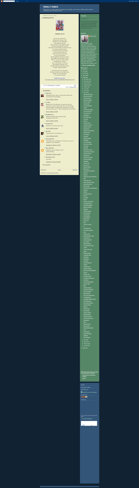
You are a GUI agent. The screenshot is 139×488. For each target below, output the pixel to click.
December (86, 79)
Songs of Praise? (88, 224)
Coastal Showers (87, 287)
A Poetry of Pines (88, 316)
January (86, 345)
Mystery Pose (87, 234)
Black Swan (86, 218)
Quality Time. (87, 163)
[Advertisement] (88, 434)
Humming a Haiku (88, 144)
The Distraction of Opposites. (90, 188)
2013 (84, 69)
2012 (84, 71)
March (85, 341)
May (85, 92)
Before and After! (87, 207)
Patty (47, 93)
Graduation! (86, 115)
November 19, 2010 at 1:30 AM (53, 154)
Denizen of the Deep (88, 201)
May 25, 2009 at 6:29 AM (52, 120)
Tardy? (85, 251)
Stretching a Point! (88, 149)
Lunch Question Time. (89, 245)
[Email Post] (75, 85)
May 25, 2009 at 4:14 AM (52, 111)
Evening (85, 174)
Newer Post (43, 169)
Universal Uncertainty (89, 289)
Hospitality (86, 161)
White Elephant (87, 253)
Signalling (86, 136)
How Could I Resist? (88, 303)
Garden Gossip (87, 324)
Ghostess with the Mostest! (90, 176)
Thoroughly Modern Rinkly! (90, 299)
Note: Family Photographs (90, 270)
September (86, 85)
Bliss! (85, 322)
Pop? (85, 232)
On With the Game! (88, 157)
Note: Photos (87, 326)
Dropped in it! (87, 155)
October (86, 83)
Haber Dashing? (87, 243)
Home (59, 169)
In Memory (86, 280)
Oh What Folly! (87, 228)
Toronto (85, 247)
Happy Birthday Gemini (89, 182)
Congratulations (87, 297)
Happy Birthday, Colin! (89, 236)
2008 (84, 348)
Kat (47, 131)
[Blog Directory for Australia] (84, 397)
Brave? (85, 199)
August (86, 86)
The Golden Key (87, 117)
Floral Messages (87, 301)
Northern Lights (87, 126)
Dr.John (48, 123)
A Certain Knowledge (88, 282)
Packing (85, 121)
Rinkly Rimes (93, 36)
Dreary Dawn (87, 310)
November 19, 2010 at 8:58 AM (53, 162)
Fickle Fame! (87, 214)
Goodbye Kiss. (87, 266)
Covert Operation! (88, 105)
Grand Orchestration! (88, 327)
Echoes (85, 107)
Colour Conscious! (88, 249)
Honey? (85, 195)
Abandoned (86, 259)
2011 (84, 73)
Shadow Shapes (87, 211)
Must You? (86, 220)
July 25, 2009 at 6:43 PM (52, 136)
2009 (84, 77)
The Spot (86, 119)
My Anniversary (87, 98)
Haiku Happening (87, 262)
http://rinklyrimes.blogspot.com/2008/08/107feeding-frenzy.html (59, 79)
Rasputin (86, 190)
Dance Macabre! (87, 142)
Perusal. (85, 306)
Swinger (85, 264)
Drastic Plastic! (87, 167)
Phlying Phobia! (87, 305)
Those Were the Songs (89, 151)
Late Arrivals (86, 103)
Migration (86, 209)
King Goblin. (86, 134)
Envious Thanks (87, 312)
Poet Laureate (87, 337)
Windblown (86, 140)
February (86, 343)
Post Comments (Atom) (52, 172)
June (85, 90)
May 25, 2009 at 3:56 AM (52, 99)
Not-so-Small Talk (88, 96)
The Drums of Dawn (88, 230)
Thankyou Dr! (87, 132)
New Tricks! (86, 165)
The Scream (86, 241)
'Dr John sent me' (88, 111)
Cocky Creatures (87, 291)
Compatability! (87, 216)
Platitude (86, 335)
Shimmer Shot (87, 123)
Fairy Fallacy (87, 331)
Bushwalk (86, 147)
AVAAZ (84, 378)
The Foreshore (87, 213)
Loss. (85, 329)
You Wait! (86, 261)
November (86, 81)
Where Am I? (87, 169)
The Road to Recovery (89, 278)
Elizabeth (48, 114)
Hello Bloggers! (87, 314)
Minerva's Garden (88, 100)
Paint (85, 222)
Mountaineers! (87, 293)
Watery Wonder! (87, 138)
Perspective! (86, 128)
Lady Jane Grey (87, 180)
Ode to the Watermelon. (89, 295)
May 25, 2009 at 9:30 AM (52, 128)
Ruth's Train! (86, 186)
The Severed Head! (88, 109)
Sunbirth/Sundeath (88, 205)
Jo (46, 102)
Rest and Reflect (87, 159)
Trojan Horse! (87, 237)
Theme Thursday (50, 151)
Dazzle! (85, 192)
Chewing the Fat (87, 153)
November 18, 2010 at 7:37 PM (53, 145)
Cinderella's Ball (87, 255)
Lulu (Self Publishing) (87, 418)
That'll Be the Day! (88, 125)
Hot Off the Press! (88, 184)
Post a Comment (46, 164)
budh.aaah (48, 138)
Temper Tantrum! (87, 268)
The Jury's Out (87, 113)
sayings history (72, 87)
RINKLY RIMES (50, 7)
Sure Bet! (86, 197)
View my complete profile (88, 65)
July (85, 88)
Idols (85, 178)
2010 (84, 75)
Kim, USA (48, 148)
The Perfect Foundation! (89, 170)
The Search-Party (88, 203)
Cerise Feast (87, 308)
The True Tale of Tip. (88, 318)
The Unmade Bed (88, 239)
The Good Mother (88, 193)
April (85, 339)
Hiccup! (85, 272)
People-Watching (87, 333)
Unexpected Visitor (88, 94)
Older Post (75, 169)
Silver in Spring (87, 102)
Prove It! (86, 172)
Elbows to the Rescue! (89, 130)
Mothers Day (87, 274)
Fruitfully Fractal (87, 276)
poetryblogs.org (84, 389)
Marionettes (86, 320)
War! (85, 285)
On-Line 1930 (87, 283)
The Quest (86, 146)
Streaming (86, 257)
